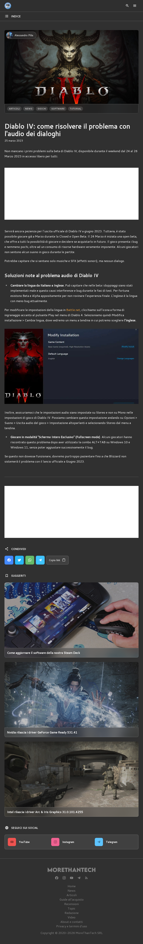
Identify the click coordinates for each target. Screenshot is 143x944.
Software (58, 108)
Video (71, 917)
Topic (71, 908)
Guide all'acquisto (71, 899)
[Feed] (86, 878)
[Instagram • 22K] (64, 878)
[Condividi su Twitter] (19, 560)
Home (72, 886)
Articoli (14, 108)
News (28, 108)
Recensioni (71, 904)
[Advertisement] (71, 194)
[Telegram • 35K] (79, 878)
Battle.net (73, 310)
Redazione (72, 913)
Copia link (54, 560)
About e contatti (71, 922)
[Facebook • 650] (56, 878)
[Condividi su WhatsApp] (29, 560)
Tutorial (75, 108)
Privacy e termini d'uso (71, 926)
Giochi (42, 108)
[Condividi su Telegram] (40, 560)
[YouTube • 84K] (71, 878)
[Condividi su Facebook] (8, 560)
